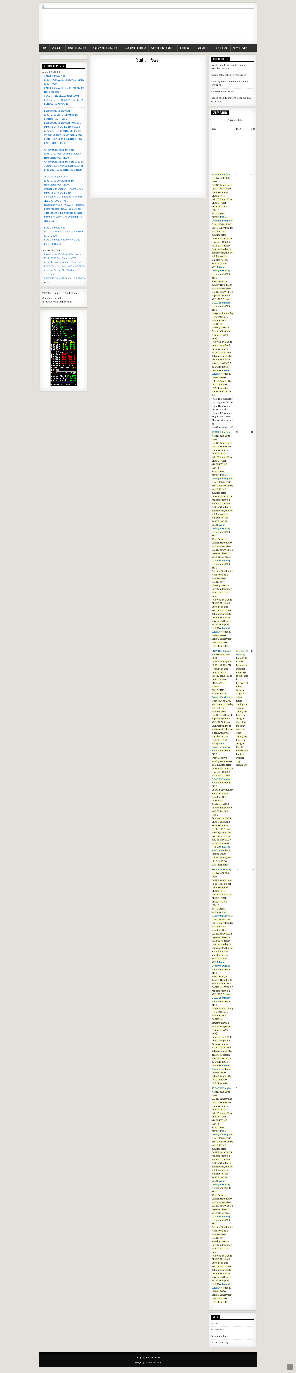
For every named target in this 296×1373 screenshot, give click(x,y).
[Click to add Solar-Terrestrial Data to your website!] (64, 385)
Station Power (148, 59)
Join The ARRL (222, 48)
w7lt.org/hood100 (223, 427)
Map (46, 282)
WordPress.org (219, 1342)
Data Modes (202, 48)
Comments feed (219, 1336)
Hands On (184, 48)
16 (222, 758)
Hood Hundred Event (222, 91)
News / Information (77, 48)
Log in (214, 1323)
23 (222, 976)
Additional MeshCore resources (228, 75)
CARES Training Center (161, 48)
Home (44, 48)
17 (242, 708)
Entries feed (217, 1329)
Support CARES (240, 48)
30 (222, 1195)
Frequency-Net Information (104, 48)
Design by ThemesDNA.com (148, 1363)
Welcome (56, 48)
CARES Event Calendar (135, 48)
